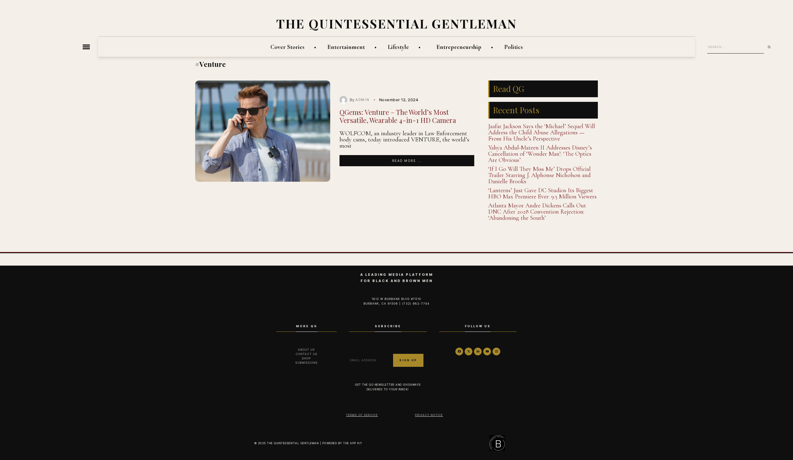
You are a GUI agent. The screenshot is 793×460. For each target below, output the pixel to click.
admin (363, 100)
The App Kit (352, 443)
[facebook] (459, 351)
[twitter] (468, 351)
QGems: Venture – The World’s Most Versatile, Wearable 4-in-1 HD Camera (398, 115)
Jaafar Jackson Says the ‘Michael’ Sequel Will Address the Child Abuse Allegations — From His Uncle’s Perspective (541, 132)
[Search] (771, 47)
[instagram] (496, 351)
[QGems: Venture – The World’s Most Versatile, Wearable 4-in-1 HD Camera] (262, 131)
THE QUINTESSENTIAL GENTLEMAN (396, 23)
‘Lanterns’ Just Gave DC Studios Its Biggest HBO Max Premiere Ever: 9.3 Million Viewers (542, 193)
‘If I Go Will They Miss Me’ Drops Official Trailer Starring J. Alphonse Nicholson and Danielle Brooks (539, 175)
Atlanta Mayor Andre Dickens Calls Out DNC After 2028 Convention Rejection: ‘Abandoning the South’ (537, 211)
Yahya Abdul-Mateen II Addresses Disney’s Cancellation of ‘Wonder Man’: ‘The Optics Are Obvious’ (540, 154)
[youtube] (487, 351)
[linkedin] (478, 351)
